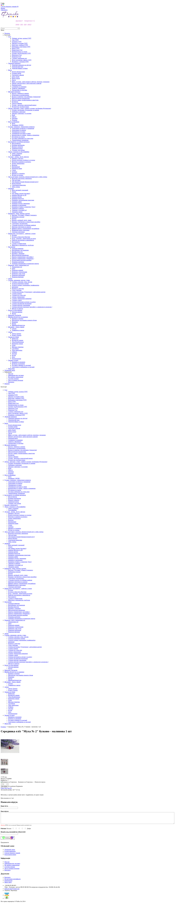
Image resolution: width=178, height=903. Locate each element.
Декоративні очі (13, 622)
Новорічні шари (13, 523)
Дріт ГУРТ (11, 393)
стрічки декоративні (14, 652)
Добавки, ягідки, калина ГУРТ (18, 391)
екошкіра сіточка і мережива (17, 558)
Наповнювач (12, 522)
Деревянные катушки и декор (17, 487)
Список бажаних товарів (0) (9, 6)
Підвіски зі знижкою (14, 718)
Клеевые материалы (14, 498)
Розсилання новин (10, 854)
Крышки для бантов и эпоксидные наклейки (22, 577)
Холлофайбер (12, 510)
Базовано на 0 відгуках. (25, 782)
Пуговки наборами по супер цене (18, 492)
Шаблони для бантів (10, 670)
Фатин (10, 668)
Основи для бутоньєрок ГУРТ (17, 406)
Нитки (10, 678)
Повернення (8, 880)
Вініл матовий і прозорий (16, 545)
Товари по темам (9, 692)
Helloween (11, 693)
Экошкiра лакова (13, 567)
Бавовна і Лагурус (14, 513)
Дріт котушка (12, 535)
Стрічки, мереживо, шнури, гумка (15, 635)
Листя (10, 433)
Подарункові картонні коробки (18, 615)
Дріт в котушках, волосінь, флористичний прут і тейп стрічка (23, 532)
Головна (3, 727)
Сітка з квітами (13, 645)
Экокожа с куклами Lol (15, 565)
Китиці (10, 573)
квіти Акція (12, 430)
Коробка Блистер (13, 607)
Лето (9, 712)
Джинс (10, 547)
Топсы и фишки (13, 456)
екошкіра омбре (13, 557)
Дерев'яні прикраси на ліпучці (17, 418)
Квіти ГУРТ (12, 401)
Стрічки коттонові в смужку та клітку (20, 657)
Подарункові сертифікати (12, 879)
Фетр (9, 476)
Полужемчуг (12, 597)
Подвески (11, 455)
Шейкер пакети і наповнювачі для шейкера (22, 583)
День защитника (13, 705)
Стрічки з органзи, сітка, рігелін (18, 637)
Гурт (5, 390)
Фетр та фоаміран (10, 475)
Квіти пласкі (12, 431)
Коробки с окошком (14, 608)
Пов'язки (11, 471)
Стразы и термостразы (15, 598)
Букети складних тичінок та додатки (19, 515)
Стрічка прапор (13, 648)
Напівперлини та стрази (15, 405)
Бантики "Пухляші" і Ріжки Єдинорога (20, 570)
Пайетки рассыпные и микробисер (19, 595)
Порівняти (19, 786)
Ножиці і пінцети (13, 500)
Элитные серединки (14, 587)
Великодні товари (13, 695)
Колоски (11, 520)
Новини (7, 383)
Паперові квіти (13, 438)
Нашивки (11, 677)
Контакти (11, 382)
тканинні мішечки (14, 603)
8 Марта (10, 707)
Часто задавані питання (15, 380)
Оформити (4, 10)
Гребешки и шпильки (15, 465)
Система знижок (13, 378)
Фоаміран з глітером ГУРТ (16, 415)
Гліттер (10, 683)
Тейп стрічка (12, 542)
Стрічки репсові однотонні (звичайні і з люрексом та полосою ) (28, 662)
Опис (2, 788)
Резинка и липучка (14, 643)
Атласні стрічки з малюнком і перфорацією (21, 640)
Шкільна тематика (14, 702)
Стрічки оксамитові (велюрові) (18, 658)
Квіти (6, 423)
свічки (6, 633)
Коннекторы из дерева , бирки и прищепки (22, 488)
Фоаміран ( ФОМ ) (14, 478)
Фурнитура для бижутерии (16, 460)
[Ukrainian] (3, 4)
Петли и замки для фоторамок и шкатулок (21, 453)
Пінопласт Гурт (13, 408)
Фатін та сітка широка (11, 665)
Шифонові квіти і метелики (17, 585)
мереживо (11, 642)
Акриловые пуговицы (15, 483)
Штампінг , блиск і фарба (12, 682)
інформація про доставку (16, 375)
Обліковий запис (9, 370)
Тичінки (10, 527)
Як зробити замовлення (15, 377)
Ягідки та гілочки (13, 530)
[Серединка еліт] (10, 757)
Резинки (10, 473)
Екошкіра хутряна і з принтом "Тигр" (20, 562)
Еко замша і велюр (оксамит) (17, 548)
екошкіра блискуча (14, 553)
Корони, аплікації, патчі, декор (18, 575)
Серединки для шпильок (16, 578)
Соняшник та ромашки (15, 440)
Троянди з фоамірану (14, 441)
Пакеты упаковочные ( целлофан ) (19, 612)
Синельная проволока (15, 540)
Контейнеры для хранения (16, 605)
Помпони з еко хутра (14, 628)
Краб (9, 468)
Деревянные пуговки (15, 485)
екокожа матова (13, 552)
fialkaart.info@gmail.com (11, 889)
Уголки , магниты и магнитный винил (20, 458)
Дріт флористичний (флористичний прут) (21, 537)
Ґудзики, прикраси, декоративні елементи (17, 480)
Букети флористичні (14, 425)
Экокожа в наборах (14, 563)
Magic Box (7, 723)
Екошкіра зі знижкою (15, 717)
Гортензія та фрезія (14, 428)
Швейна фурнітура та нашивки (14, 672)
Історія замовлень (10, 851)
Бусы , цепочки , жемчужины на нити (20, 593)
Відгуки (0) (8, 788)
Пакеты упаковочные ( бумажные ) (19, 613)
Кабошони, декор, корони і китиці (15, 568)
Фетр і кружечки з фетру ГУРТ (18, 413)
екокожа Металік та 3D (15, 550)
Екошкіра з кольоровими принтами (19, 555)
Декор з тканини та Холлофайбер (14, 507)
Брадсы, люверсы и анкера (16, 446)
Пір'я (9, 623)
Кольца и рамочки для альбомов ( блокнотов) (22, 450)
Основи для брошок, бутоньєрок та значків (21, 463)
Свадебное (11, 703)
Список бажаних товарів (12, 853)
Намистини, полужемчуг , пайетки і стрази (18, 588)
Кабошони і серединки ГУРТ (17, 400)
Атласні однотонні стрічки (16, 638)
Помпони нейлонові (14, 630)
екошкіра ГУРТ (13, 395)
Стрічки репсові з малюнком (17, 660)
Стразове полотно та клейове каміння (20, 580)
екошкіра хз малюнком (15, 560)
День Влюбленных (14, 697)
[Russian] (1, 4)
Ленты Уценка (12, 688)
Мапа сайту (8, 882)
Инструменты (12, 497)
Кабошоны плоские (14, 572)
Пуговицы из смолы (14, 490)
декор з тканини (13, 508)
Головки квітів (12, 426)
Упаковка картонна (14, 617)
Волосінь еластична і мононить (18, 533)
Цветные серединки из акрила (17, 582)
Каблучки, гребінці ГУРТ (16, 398)
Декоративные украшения (16, 493)
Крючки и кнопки (14, 673)
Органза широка (13, 667)
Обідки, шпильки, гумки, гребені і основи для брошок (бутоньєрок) (25, 461)
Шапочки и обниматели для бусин (19, 600)
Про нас (10, 373)
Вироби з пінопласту (11, 505)
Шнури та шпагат (13, 663)
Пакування (7, 602)
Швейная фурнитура (14, 680)
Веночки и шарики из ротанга (17, 517)
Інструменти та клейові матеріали (15, 495)
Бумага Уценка (13, 690)
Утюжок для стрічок (14, 503)
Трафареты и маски (14, 685)
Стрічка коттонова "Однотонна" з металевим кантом (25, 647)
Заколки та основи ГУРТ (16, 396)
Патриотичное (12, 713)
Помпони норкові (13, 625)
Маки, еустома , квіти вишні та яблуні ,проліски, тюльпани (27, 435)
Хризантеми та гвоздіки (15, 443)
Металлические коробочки (16, 610)
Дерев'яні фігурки (13, 420)
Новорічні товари (13, 698)
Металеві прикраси (10, 445)
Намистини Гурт (13, 403)
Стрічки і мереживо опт (15, 411)
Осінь (10, 700)
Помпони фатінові (14, 632)
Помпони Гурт (12, 410)
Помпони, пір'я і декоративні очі (14, 620)
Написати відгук (40, 782)
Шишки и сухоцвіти (14, 528)
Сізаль (10, 525)
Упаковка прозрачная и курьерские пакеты (21, 618)
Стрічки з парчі (13, 655)
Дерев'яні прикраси (10, 416)
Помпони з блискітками (15, 627)
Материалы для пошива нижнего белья (20, 675)
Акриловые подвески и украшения (19, 482)
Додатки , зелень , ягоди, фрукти (14, 512)
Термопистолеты (13, 502)
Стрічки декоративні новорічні (18, 653)
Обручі (10, 470)
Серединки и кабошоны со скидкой (19, 722)
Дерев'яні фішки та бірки (16, 421)
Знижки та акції (9, 715)
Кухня (10, 710)
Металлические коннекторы (17, 451)
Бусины (10, 590)
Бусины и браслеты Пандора (17, 592)
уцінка (6, 687)
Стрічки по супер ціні (15, 650)
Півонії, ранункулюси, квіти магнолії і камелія (23, 436)
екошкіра (7, 543)
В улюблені (12, 786)
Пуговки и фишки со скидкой (17, 720)
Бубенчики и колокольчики (16, 448)
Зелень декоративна (14, 518)
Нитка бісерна (12, 538)
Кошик (3, 8)
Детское (10, 708)
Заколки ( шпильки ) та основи (18, 466)
